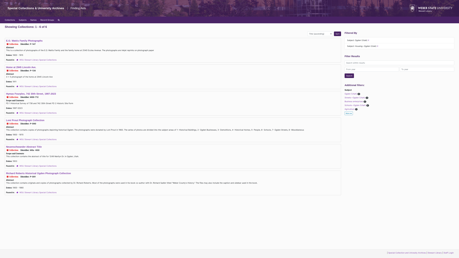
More (348, 113)
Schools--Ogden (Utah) (355, 105)
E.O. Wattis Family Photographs (24, 40)
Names (33, 20)
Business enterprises (354, 101)
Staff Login (449, 253)
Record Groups (47, 20)
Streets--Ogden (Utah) (355, 97)
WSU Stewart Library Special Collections (38, 60)
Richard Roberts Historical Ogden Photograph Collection (38, 173)
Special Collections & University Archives (36, 8)
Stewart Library (435, 253)
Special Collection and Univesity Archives (407, 253)
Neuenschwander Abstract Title (24, 146)
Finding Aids (78, 8)
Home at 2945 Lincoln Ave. (21, 67)
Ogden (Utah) (351, 94)
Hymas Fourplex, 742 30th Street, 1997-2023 (31, 93)
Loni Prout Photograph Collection (25, 120)
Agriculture (350, 109)
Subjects (23, 20)
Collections (10, 20)
